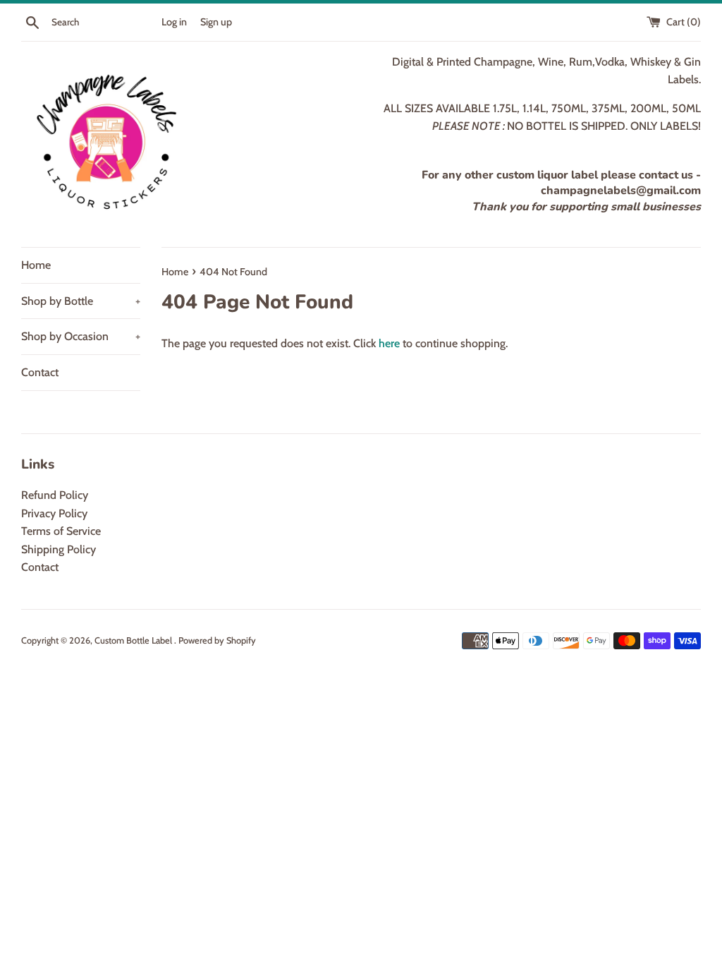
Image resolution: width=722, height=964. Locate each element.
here (389, 343)
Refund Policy (54, 495)
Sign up (216, 22)
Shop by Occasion (80, 336)
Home (36, 265)
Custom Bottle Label (134, 640)
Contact (40, 372)
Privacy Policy (54, 513)
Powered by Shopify (217, 640)
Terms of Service (61, 531)
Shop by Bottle (80, 301)
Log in (174, 22)
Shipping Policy (58, 549)
